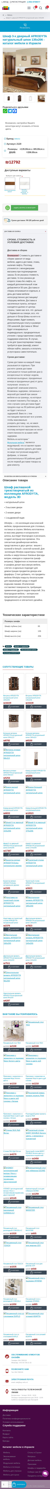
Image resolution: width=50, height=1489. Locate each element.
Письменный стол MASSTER (32, 1229)
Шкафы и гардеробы (21, 646)
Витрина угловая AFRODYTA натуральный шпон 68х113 (12, 773)
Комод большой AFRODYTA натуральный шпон (36, 809)
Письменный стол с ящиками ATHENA (33, 1300)
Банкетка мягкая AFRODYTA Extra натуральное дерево (11, 883)
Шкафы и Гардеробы (11, 650)
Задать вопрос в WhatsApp (24, 208)
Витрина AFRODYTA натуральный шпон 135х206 (33, 698)
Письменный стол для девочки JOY (34, 1265)
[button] (7, 70)
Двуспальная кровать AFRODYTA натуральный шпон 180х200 (35, 920)
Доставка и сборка (12, 231)
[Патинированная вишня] (10, 183)
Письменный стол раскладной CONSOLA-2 (12, 1229)
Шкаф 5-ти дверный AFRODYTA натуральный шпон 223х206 (12, 846)
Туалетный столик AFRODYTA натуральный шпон (35, 883)
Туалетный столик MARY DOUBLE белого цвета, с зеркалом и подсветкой (35, 1153)
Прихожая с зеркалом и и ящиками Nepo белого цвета (13, 1078)
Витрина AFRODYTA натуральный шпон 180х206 (11, 698)
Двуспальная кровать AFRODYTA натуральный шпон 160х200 (12, 958)
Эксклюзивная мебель (29, 650)
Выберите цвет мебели (13, 175)
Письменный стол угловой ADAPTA (35, 1336)
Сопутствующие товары (18, 667)
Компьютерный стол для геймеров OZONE (35, 1190)
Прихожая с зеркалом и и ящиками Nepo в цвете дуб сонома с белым (13, 1116)
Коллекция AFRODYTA (11, 653)
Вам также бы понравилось (20, 1014)
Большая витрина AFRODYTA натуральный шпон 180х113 (12, 735)
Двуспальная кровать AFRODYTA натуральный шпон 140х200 (35, 958)
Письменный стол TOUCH (13, 1264)
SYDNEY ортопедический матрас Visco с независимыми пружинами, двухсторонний (13, 1192)
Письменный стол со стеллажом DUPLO (11, 1336)
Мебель (9, 15)
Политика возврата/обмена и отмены (20, 476)
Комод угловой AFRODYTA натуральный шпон (35, 772)
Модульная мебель (15, 442)
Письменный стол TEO (12, 1043)
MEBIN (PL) (17, 138)
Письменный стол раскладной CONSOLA (12, 1300)
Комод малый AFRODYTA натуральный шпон (12, 809)
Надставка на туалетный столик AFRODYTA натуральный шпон (12, 920)
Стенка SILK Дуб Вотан (12, 1151)
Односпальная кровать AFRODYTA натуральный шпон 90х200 (12, 995)
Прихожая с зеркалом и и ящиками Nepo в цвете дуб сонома (36, 1078)
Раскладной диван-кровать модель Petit (36, 1115)
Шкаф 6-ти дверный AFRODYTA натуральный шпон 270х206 (35, 846)
